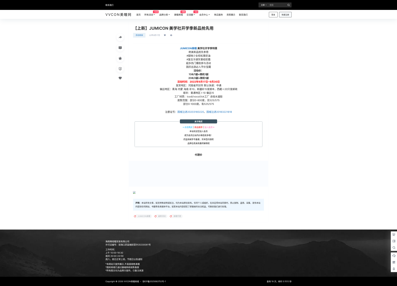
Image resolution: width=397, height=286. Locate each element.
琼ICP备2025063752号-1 (154, 281)
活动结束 (139, 35)
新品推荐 (198, 127)
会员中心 (203, 14)
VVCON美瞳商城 (131, 281)
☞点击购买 (188, 127)
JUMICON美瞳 (188, 48)
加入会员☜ (209, 127)
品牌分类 (163, 14)
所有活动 (150, 13)
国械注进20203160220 (190, 111)
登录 (273, 15)
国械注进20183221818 (219, 111)
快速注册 (285, 15)
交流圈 (192, 13)
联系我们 (109, 5)
